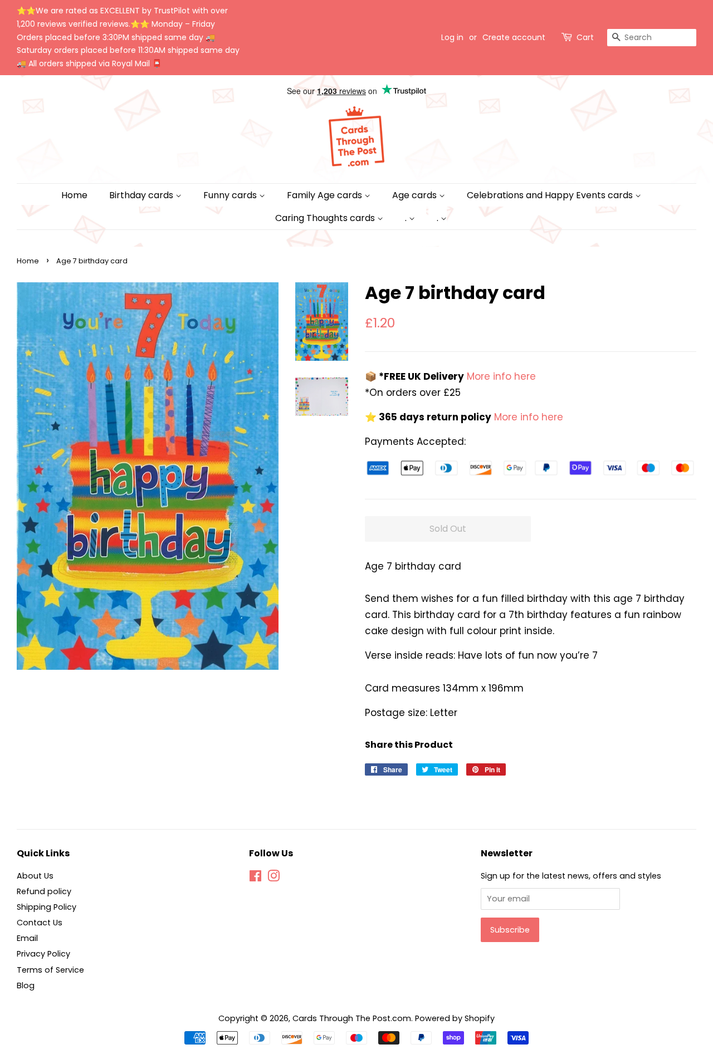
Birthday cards (142, 195)
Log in (452, 37)
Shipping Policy (46, 907)
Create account (513, 37)
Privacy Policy (43, 953)
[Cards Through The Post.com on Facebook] (255, 878)
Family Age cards (325, 195)
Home (74, 195)
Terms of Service (50, 969)
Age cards (415, 195)
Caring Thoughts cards (326, 218)
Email (27, 938)
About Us (35, 875)
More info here (500, 376)
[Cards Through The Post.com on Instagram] (273, 878)
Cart (585, 37)
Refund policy (44, 891)
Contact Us (39, 922)
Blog (26, 985)
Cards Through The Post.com (351, 1018)
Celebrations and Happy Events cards (551, 195)
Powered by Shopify (455, 1018)
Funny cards (231, 195)
